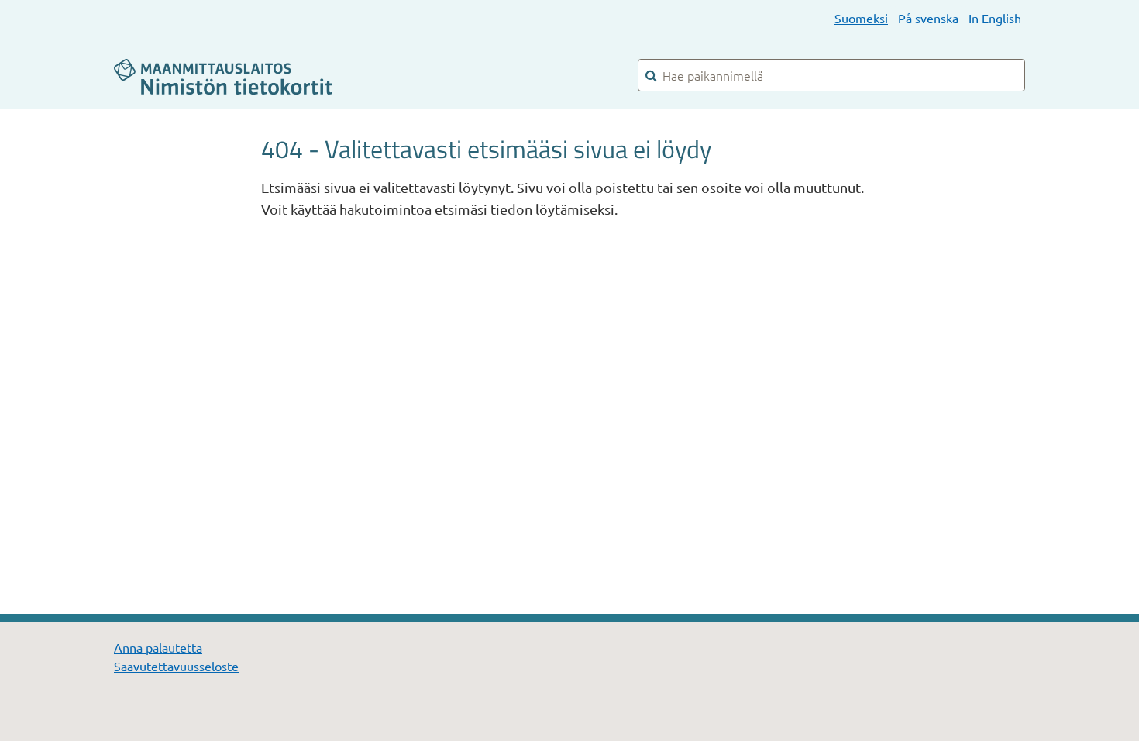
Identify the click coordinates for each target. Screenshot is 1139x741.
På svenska (928, 18)
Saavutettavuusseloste (176, 666)
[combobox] (831, 75)
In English (995, 18)
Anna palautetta (158, 647)
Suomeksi (861, 18)
